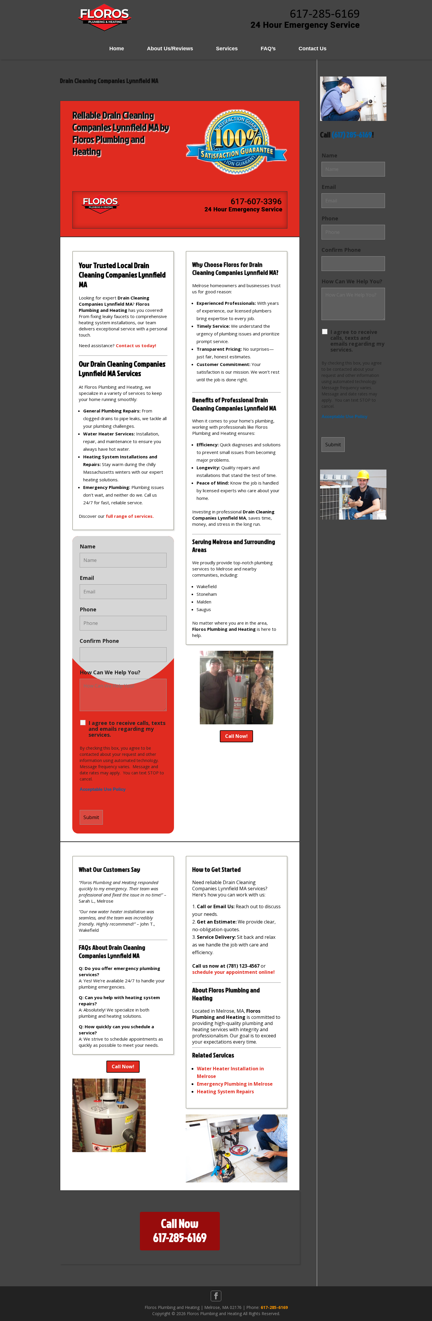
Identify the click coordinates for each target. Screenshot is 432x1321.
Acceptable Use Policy (102, 789)
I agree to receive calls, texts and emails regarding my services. (126, 729)
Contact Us (312, 48)
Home (116, 48)
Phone (88, 609)
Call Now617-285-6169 (180, 1230)
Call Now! (236, 736)
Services (227, 48)
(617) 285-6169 (352, 134)
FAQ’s (268, 48)
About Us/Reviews (170, 48)
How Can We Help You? (110, 672)
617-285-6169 (274, 1307)
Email (87, 577)
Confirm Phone (99, 640)
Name (88, 546)
